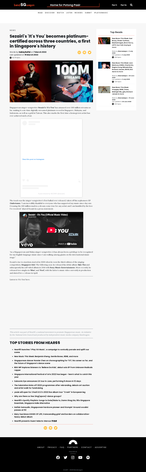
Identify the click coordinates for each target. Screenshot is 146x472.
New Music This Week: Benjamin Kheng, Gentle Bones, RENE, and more (46, 356)
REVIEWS (79, 13)
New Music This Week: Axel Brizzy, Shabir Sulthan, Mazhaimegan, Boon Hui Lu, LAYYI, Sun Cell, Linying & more (122, 42)
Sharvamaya (122, 51)
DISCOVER (50, 13)
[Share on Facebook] (84, 52)
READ (40, 13)
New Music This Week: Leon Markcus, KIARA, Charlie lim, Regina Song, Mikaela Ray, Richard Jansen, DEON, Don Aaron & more (123, 67)
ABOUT (41, 447)
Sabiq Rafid (24, 52)
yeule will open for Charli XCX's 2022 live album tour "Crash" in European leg (49, 392)
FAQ (62, 447)
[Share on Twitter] (89, 52)
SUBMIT (88, 13)
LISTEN (69, 13)
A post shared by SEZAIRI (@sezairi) (51, 194)
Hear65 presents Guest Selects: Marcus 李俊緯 (35, 421)
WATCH (60, 13)
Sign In (114, 5)
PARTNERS (72, 447)
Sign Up (124, 5)
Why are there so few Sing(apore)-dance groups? (37, 396)
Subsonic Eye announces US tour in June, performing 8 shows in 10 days (47, 381)
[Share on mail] (79, 52)
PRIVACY (52, 447)
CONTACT (86, 447)
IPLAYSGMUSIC (101, 13)
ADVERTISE (101, 447)
